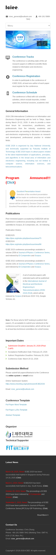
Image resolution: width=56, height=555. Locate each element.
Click (10, 182)
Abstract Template (13, 415)
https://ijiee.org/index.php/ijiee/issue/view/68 (23, 244)
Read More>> (43, 515)
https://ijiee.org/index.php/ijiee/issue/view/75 (23, 238)
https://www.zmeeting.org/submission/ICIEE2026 (25, 384)
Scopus (38, 256)
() (18, 478)
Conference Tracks (23, 57)
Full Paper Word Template (16, 405)
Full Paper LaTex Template (16, 410)
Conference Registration (26, 76)
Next (44, 43)
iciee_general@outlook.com (20, 16)
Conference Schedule (24, 92)
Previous (39, 43)
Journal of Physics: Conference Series (34, 253)
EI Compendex (25, 256)
